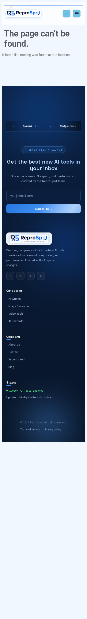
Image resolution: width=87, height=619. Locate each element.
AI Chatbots (15, 321)
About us (14, 344)
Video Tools (15, 313)
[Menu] (77, 14)
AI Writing (14, 298)
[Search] (67, 14)
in (20, 275)
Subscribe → (43, 208)
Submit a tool (16, 359)
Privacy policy (53, 429)
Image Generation (19, 306)
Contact (13, 352)
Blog (11, 366)
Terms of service (30, 429)
